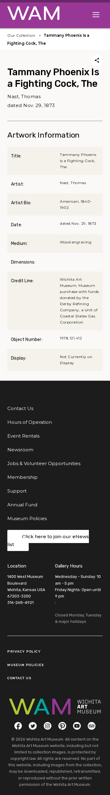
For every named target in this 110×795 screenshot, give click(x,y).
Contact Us (20, 408)
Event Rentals (23, 436)
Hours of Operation (29, 422)
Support (17, 491)
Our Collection (21, 35)
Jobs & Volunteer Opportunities (43, 463)
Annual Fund (22, 505)
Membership (22, 477)
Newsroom (20, 450)
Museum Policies (27, 518)
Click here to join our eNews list (48, 540)
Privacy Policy (24, 651)
